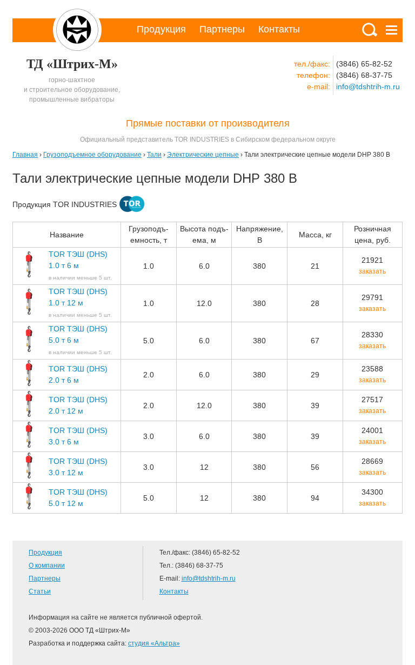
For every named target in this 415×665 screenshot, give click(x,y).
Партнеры (222, 29)
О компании (47, 565)
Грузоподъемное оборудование (92, 154)
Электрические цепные (203, 154)
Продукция (161, 29)
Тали (154, 154)
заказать (372, 271)
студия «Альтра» (154, 643)
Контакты (279, 29)
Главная (25, 154)
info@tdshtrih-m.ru (368, 86)
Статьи (40, 591)
